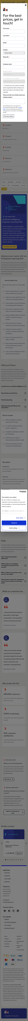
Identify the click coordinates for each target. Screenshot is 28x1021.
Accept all (14, 522)
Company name (7, 64)
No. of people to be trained (10, 78)
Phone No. (6, 57)
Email (4, 42)
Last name (6, 35)
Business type (7, 71)
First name (6, 28)
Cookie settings (13, 528)
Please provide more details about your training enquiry (14, 96)
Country (5, 50)
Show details (19, 517)
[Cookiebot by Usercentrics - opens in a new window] (19, 492)
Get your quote (8, 116)
